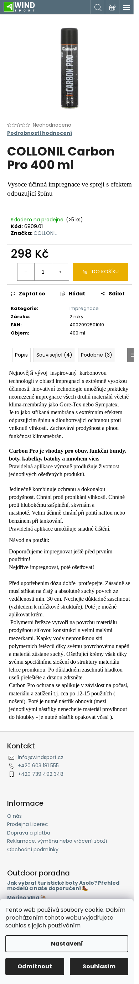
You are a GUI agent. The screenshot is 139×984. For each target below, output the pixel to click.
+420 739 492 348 (40, 774)
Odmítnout (34, 966)
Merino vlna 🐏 (26, 897)
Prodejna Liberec (27, 824)
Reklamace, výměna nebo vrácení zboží (57, 840)
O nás (14, 816)
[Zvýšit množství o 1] (60, 271)
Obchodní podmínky (32, 849)
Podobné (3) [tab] (96, 354)
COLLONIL (45, 233)
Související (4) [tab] (54, 354)
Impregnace (84, 308)
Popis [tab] (21, 354)
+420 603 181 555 (38, 765)
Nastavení (67, 944)
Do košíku (105, 271)
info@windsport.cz (40, 757)
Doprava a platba (28, 832)
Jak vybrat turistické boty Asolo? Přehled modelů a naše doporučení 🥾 (63, 885)
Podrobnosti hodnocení (39, 133)
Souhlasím (99, 966)
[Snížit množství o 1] (26, 271)
